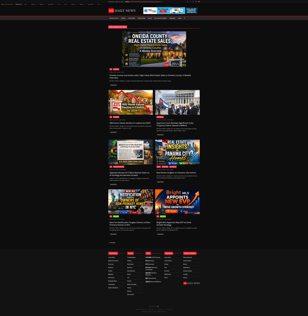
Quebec (129, 291)
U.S (111, 69)
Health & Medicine (113, 287)
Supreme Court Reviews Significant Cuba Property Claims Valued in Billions (174, 124)
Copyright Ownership (140, 309)
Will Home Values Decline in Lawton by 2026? (130, 123)
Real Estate (116, 69)
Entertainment (131, 271)
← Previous (111, 243)
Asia (165, 267)
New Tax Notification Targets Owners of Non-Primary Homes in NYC (130, 223)
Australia (166, 271)
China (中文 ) (131, 18)
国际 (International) (150, 278)
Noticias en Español (160, 18)
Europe (166, 264)
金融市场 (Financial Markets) (153, 281)
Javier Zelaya (121, 72)
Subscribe (172, 18)
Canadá (185, 274)
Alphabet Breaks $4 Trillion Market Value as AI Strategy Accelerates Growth (129, 173)
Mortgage (116, 216)
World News (141, 18)
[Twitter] (155, 306)
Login (179, 18)
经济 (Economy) (149, 264)
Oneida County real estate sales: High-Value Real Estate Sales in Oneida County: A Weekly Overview (150, 76)
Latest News (111, 257)
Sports (129, 274)
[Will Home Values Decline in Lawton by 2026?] (130, 102)
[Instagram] (152, 306)
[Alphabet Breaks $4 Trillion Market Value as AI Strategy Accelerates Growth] (130, 152)
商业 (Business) (149, 260)
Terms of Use (170, 309)
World (158, 166)
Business (110, 267)
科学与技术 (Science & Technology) (151, 268)
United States (114, 18)
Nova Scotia (130, 294)
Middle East (167, 274)
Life (128, 277)
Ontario (129, 281)
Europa (185, 277)
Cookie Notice (151, 309)
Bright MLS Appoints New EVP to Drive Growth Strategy (173, 223)
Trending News (131, 257)
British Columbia (131, 284)
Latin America (160, 117)
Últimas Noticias (187, 257)
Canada (123, 18)
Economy (110, 264)
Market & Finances (113, 260)
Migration (110, 274)
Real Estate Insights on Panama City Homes (176, 172)
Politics (110, 271)
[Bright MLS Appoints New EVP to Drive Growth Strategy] (177, 201)
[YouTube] (158, 306)
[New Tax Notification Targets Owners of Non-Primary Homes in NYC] (130, 201)
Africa (166, 277)
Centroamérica (187, 260)
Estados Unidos (187, 271)
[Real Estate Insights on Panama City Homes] (177, 152)
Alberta (129, 287)
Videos (150, 18)
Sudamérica (186, 267)
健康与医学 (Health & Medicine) (150, 274)
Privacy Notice (160, 309)
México (185, 264)
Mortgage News (112, 281)
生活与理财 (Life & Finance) (152, 257)
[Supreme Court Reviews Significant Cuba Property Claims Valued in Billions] (177, 102)
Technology (111, 284)
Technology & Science (119, 166)
